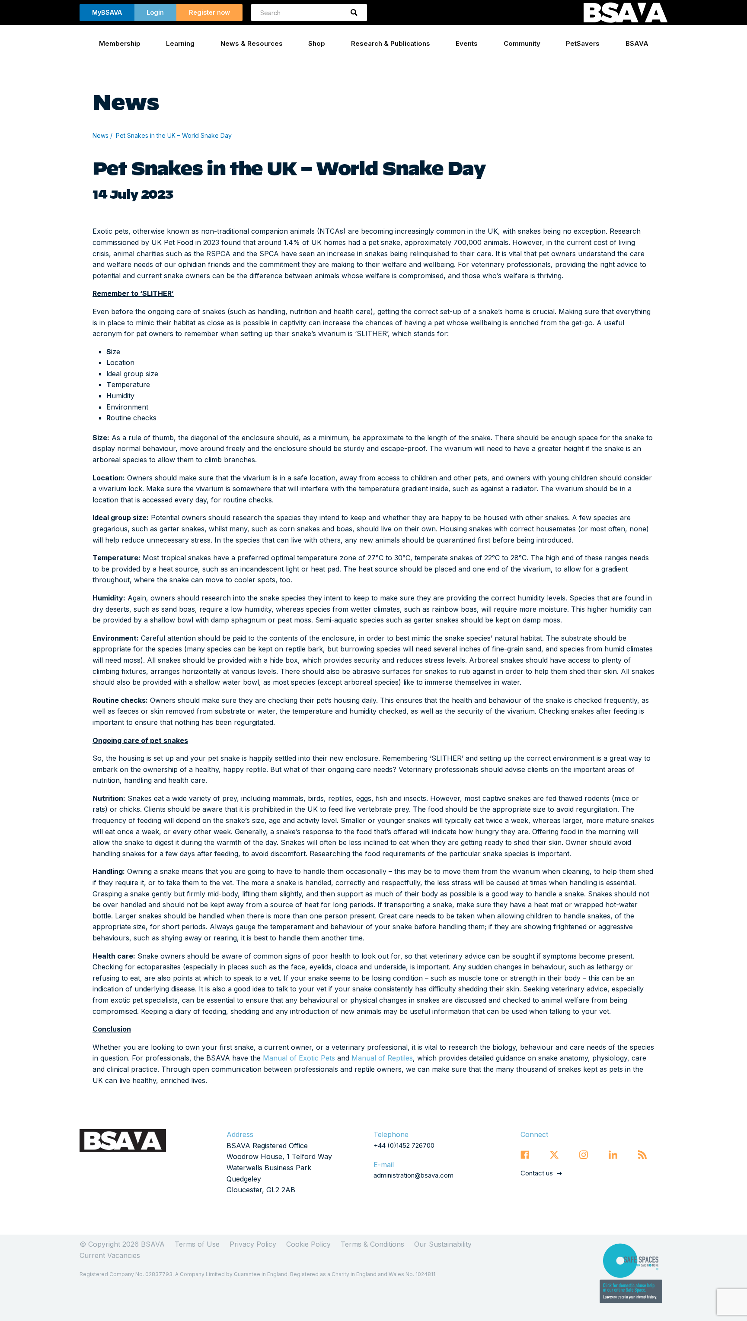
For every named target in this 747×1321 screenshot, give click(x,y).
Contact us (536, 1173)
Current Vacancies (110, 1255)
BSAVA (637, 43)
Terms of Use (197, 1244)
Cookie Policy (308, 1244)
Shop (316, 43)
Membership (119, 43)
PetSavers (583, 43)
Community (522, 43)
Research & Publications (390, 43)
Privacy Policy (253, 1244)
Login (155, 12)
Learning (180, 43)
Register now (209, 12)
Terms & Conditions (372, 1244)
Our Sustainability (443, 1244)
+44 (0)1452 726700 (404, 1145)
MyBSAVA (107, 12)
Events (467, 43)
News (101, 135)
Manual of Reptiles (382, 1058)
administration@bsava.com (413, 1175)
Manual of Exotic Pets (299, 1058)
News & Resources (251, 43)
